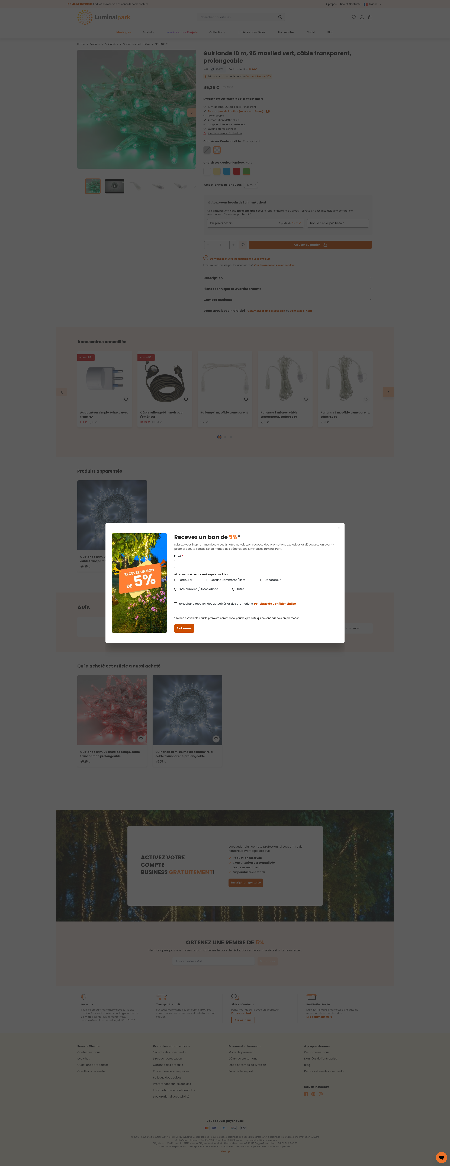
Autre (240, 589)
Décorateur (273, 580)
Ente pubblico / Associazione (198, 589)
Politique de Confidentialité (275, 604)
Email (178, 556)
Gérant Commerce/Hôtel (228, 580)
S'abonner (184, 628)
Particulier (185, 580)
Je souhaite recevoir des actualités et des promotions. (237, 604)
